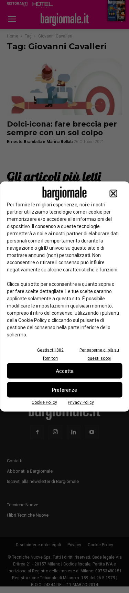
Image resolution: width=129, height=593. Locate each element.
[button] (113, 193)
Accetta (65, 371)
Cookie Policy (44, 402)
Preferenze (64, 390)
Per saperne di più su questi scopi (99, 354)
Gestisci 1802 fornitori (50, 354)
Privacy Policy (81, 402)
